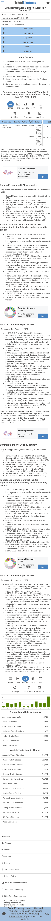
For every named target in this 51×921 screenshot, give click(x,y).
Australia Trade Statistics (25, 755)
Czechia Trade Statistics (25, 774)
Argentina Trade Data (25, 717)
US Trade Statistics (25, 741)
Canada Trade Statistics (25, 764)
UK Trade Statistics (25, 812)
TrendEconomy (17, 25)
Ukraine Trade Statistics (25, 803)
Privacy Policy (16, 916)
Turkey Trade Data (25, 736)
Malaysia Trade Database (25, 731)
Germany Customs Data (25, 779)
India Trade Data (25, 784)
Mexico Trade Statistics (25, 793)
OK (47, 913)
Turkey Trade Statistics (25, 807)
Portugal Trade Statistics (25, 798)
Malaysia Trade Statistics (25, 788)
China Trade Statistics (25, 726)
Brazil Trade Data (25, 722)
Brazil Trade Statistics (25, 760)
